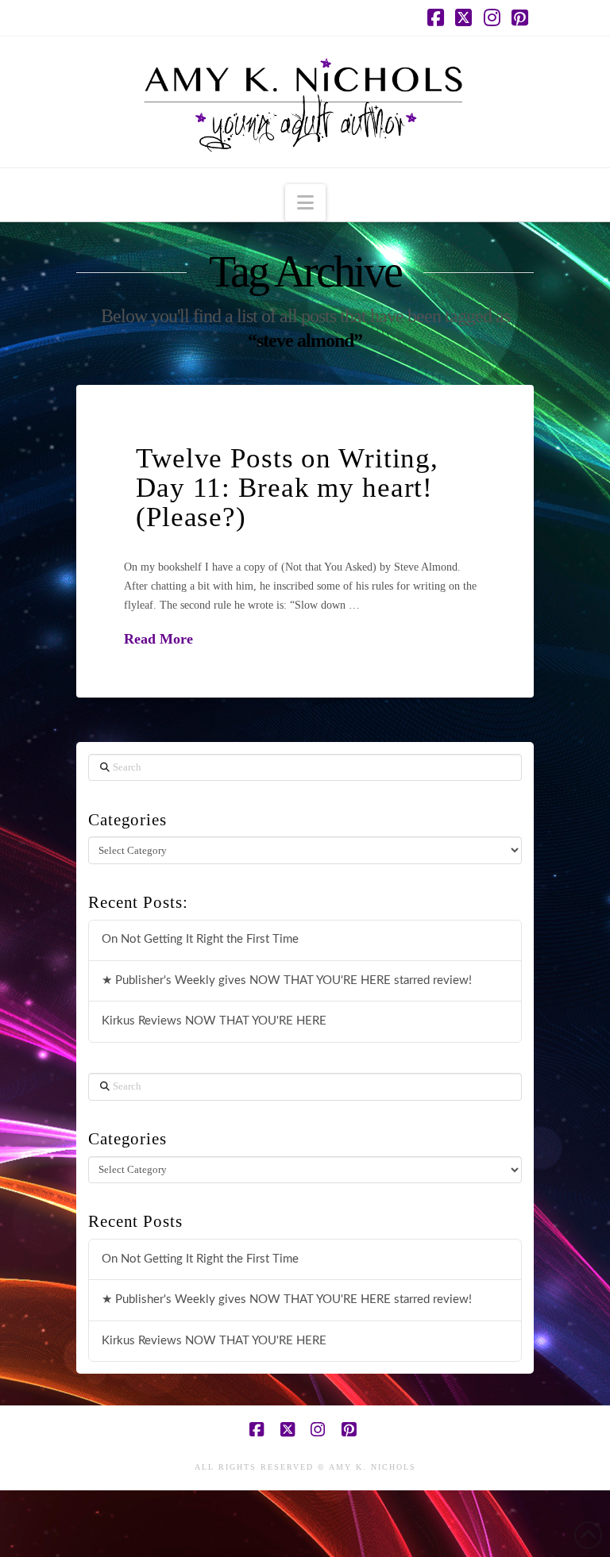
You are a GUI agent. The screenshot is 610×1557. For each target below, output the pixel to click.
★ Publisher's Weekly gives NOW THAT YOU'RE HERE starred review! (287, 980)
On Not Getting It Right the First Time (200, 939)
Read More (158, 639)
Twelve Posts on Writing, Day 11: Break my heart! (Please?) (287, 487)
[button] (305, 202)
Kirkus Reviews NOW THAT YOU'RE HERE (214, 1021)
